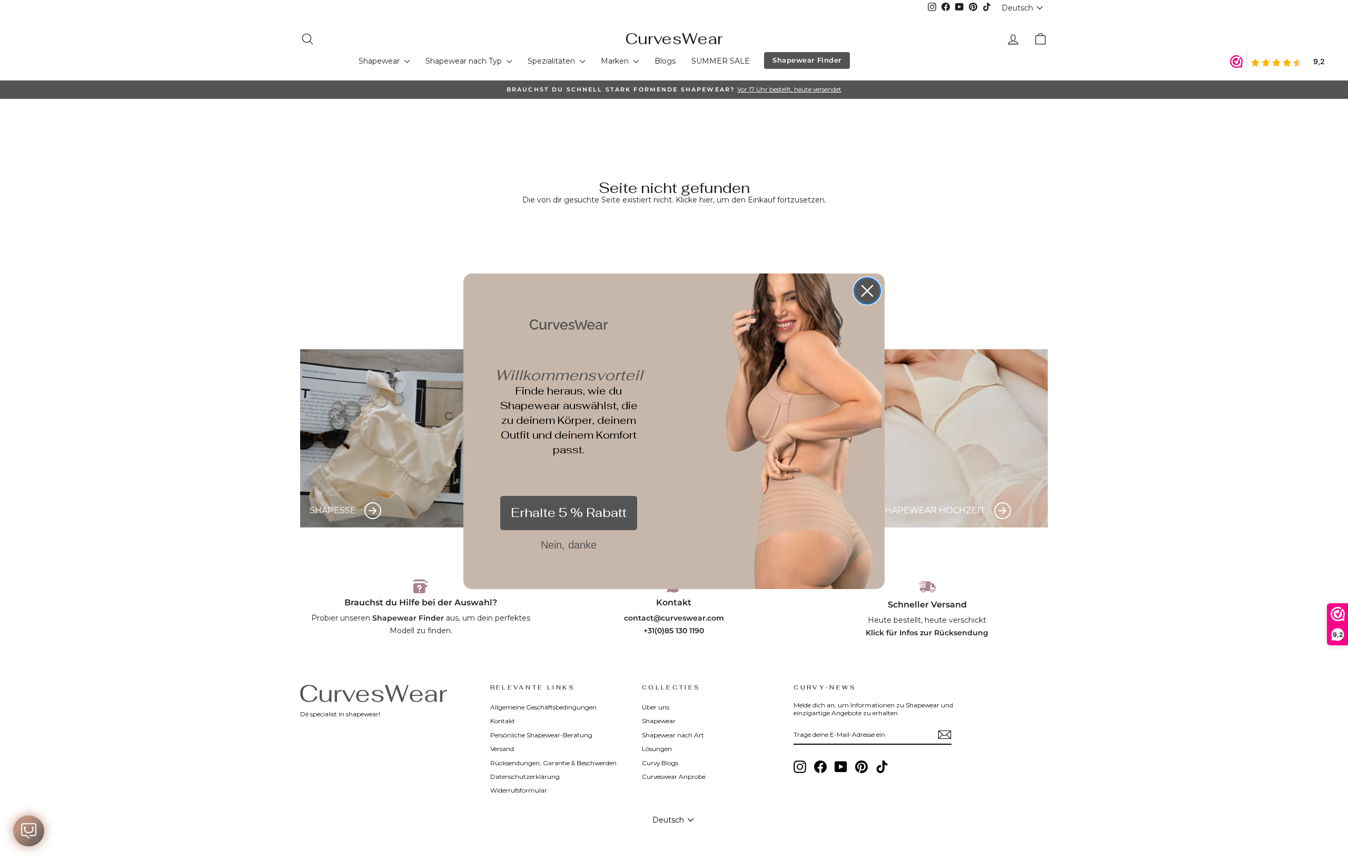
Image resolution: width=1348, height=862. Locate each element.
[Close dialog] (867, 291)
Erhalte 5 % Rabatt (569, 512)
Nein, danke (569, 545)
